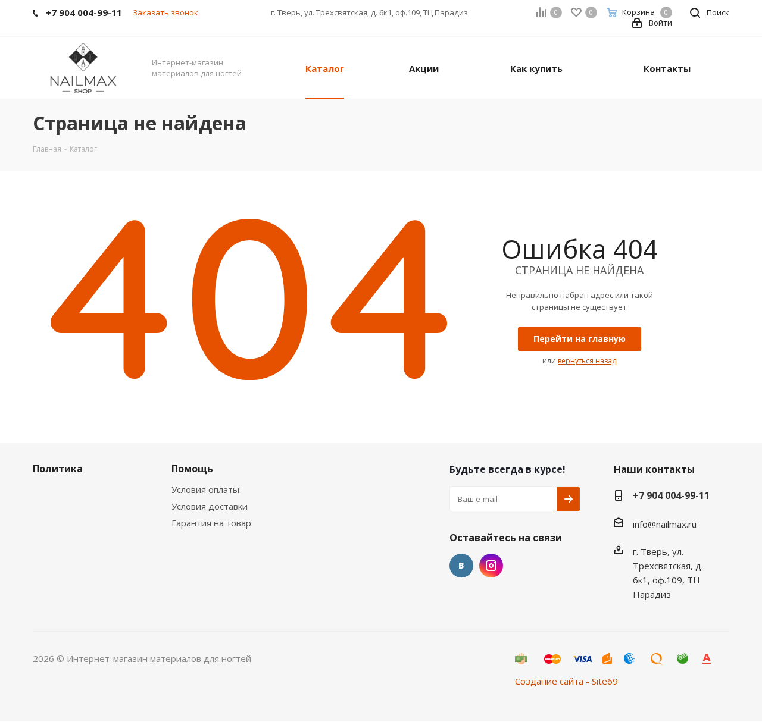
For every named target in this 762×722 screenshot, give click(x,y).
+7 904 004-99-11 (671, 495)
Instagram (491, 565)
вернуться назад (587, 361)
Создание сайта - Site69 (566, 681)
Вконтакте (461, 565)
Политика (58, 468)
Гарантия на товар (211, 523)
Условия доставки (209, 506)
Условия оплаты (205, 489)
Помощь (192, 468)
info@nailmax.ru (665, 524)
